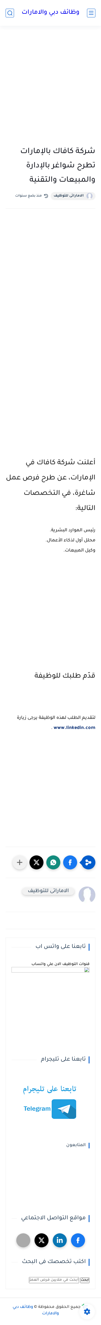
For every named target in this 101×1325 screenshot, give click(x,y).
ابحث (85, 1280)
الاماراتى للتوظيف (69, 196)
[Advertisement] (50, 87)
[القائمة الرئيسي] (91, 13)
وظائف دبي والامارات (50, 13)
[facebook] (78, 1240)
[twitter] (42, 1240)
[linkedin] (60, 1240)
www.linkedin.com (74, 728)
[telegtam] (23, 1240)
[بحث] (10, 13)
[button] (70, 862)
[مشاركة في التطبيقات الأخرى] (20, 862)
